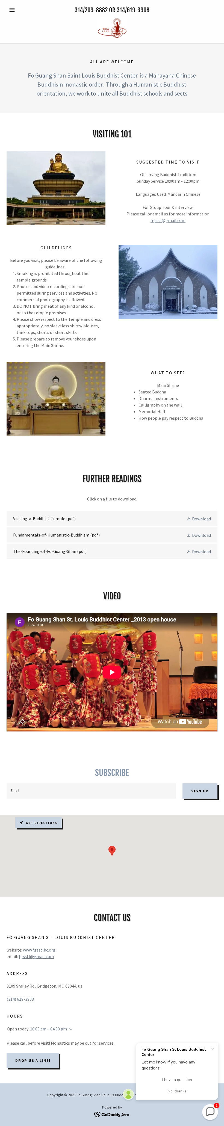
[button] (22, 9)
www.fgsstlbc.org (39, 950)
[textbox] (91, 791)
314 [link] (79, 10)
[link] (112, 27)
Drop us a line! (32, 1060)
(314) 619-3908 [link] (20, 999)
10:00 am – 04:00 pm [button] (48, 1029)
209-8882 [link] (96, 10)
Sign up (200, 791)
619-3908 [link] (138, 10)
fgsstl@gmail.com (168, 220)
